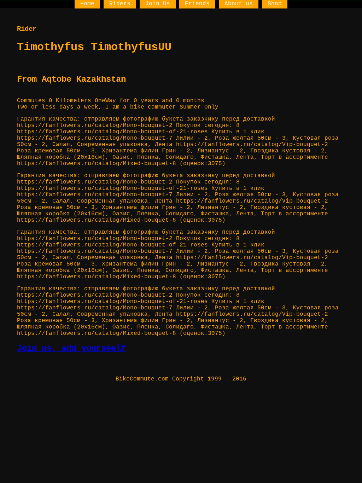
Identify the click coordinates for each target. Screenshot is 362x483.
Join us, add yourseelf (71, 348)
